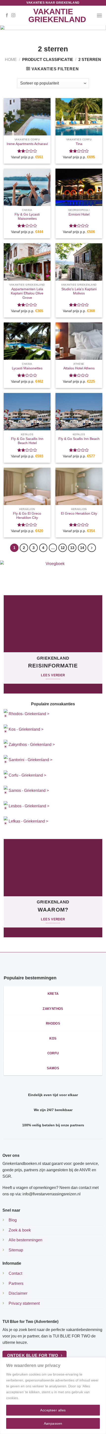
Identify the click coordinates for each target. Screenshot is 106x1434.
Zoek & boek (20, 1230)
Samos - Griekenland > (29, 790)
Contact (15, 1273)
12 (63, 548)
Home (11, 60)
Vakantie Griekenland (53, 15)
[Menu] (99, 15)
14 (82, 548)
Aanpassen (53, 1423)
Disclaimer (18, 1293)
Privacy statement (24, 1303)
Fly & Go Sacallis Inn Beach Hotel (27, 441)
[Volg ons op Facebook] (7, 15)
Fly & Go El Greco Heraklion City (27, 516)
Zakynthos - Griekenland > (31, 744)
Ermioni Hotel (79, 214)
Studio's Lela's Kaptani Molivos (79, 291)
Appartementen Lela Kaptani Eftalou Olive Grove (27, 293)
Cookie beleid (30, 1398)
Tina (79, 144)
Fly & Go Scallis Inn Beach (79, 439)
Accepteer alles (53, 1410)
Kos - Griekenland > (25, 729)
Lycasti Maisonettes (27, 368)
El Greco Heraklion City (79, 513)
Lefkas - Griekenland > (28, 821)
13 (72, 548)
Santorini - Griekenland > (30, 760)
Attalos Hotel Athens (79, 368)
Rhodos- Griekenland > (28, 714)
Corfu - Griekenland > (27, 775)
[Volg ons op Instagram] (13, 15)
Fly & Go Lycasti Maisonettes (27, 217)
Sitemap (16, 1250)
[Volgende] (92, 548)
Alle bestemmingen (25, 1240)
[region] (53, 1395)
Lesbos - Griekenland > (29, 806)
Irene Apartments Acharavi (27, 144)
